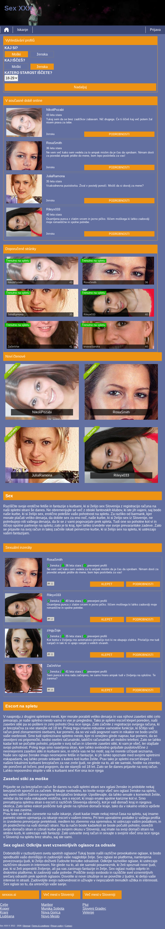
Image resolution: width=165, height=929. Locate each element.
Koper (4, 908)
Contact (68, 926)
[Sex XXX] (6, 30)
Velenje (88, 912)
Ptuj (85, 905)
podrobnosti (119, 134)
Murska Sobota (52, 908)
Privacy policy (57, 926)
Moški (16, 54)
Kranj (4, 912)
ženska (42, 54)
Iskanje (22, 29)
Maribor (47, 905)
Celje (4, 905)
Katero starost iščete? (28, 73)
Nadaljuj (80, 87)
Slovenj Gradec (94, 908)
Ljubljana (7, 916)
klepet (106, 584)
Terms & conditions (40, 926)
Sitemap (26, 926)
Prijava (155, 29)
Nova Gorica (50, 912)
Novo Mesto (50, 916)
